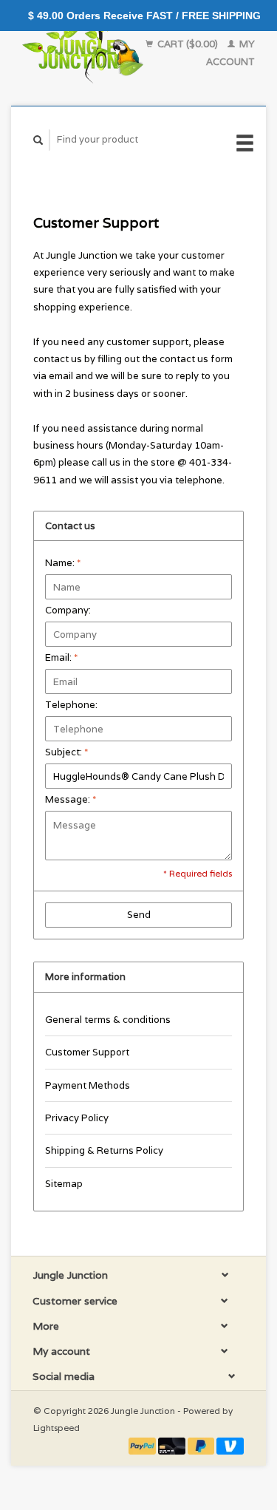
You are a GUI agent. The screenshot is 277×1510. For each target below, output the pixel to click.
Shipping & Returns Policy (104, 1150)
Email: (61, 657)
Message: (70, 799)
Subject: (66, 752)
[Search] (38, 140)
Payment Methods (87, 1085)
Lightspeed (56, 1427)
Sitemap (64, 1183)
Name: (63, 563)
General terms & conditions (108, 1019)
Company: (68, 610)
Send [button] (139, 914)
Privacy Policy (77, 1118)
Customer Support (87, 1052)
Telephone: (71, 704)
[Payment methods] (143, 1445)
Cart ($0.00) (187, 44)
